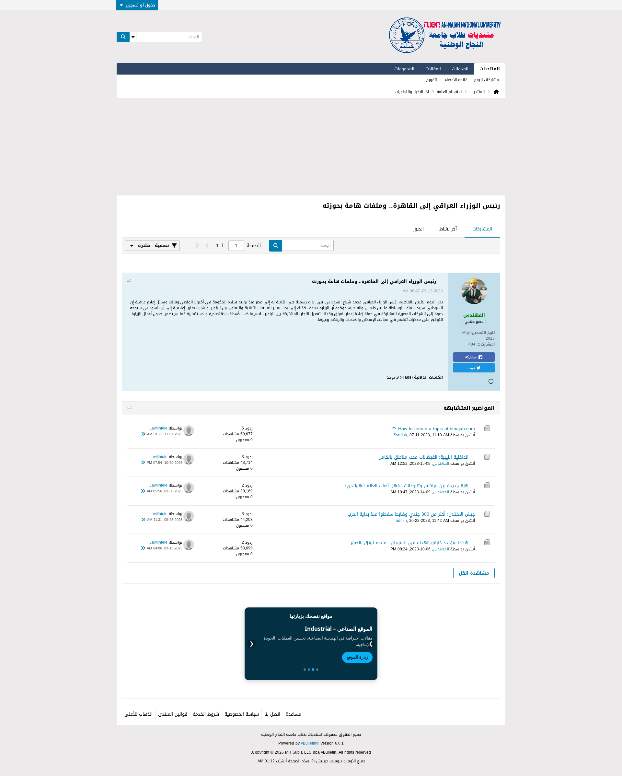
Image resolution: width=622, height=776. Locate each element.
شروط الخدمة (206, 714)
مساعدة (293, 714)
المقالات (433, 69)
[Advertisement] (311, 146)
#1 (129, 281)
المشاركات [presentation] (482, 229)
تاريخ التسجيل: (483, 332)
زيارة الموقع (357, 657)
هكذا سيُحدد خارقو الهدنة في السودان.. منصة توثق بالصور (409, 542)
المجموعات (404, 69)
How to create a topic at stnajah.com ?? (433, 428)
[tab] (482, 229)
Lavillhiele (158, 428)
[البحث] (123, 37)
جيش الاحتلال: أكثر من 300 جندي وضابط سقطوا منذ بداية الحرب (411, 514)
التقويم (432, 79)
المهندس (441, 463)
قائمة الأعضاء (456, 79)
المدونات (460, 69)
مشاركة (471, 357)
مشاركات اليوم (486, 79)
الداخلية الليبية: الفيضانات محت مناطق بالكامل (423, 457)
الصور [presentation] (418, 229)
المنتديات (489, 69)
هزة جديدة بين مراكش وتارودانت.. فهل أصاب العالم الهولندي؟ (406, 485)
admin (401, 520)
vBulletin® (310, 743)
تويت (471, 367)
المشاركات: (486, 344)
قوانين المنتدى (172, 714)
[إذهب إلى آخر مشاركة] (143, 434)
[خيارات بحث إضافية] (132, 37)
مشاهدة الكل (474, 573)
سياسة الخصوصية (242, 714)
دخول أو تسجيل (140, 5)
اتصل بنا (272, 714)
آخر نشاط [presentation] (448, 229)
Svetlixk (400, 435)
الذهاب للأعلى (138, 714)
